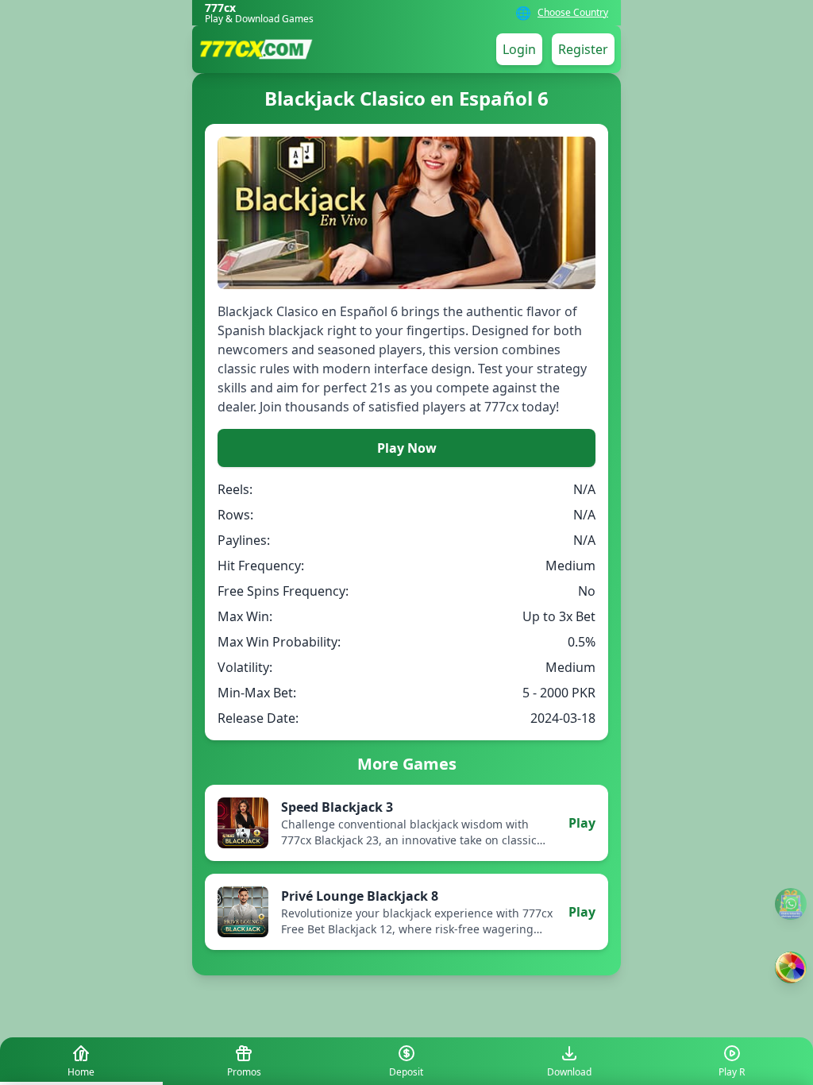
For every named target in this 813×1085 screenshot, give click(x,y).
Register (583, 49)
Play (581, 823)
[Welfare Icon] (791, 904)
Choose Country (573, 12)
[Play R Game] (791, 967)
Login (519, 49)
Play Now (407, 448)
